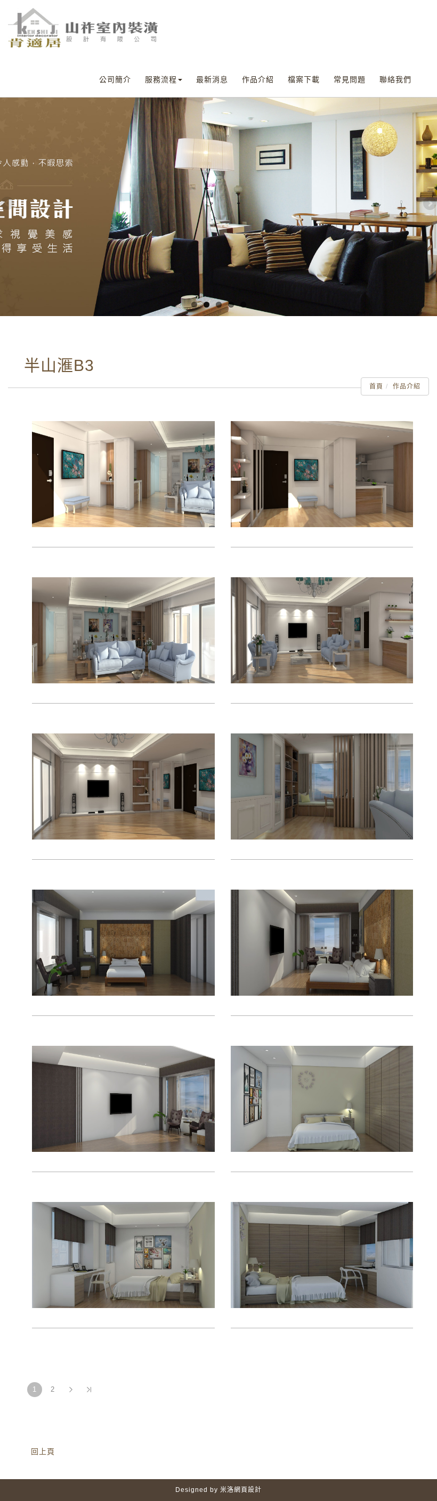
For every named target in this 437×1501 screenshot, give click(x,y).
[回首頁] (83, 27)
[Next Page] (70, 1389)
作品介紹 (258, 79)
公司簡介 (115, 79)
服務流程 (161, 79)
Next (429, 204)
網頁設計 (248, 1490)
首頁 (376, 386)
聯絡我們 (395, 79)
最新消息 (212, 79)
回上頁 (43, 1451)
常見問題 (350, 79)
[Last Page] (89, 1389)
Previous (8, 204)
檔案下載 (304, 79)
